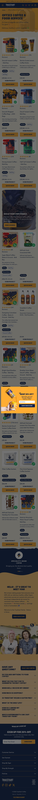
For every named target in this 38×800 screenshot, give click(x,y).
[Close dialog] (35, 388)
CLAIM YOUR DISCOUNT (27, 405)
